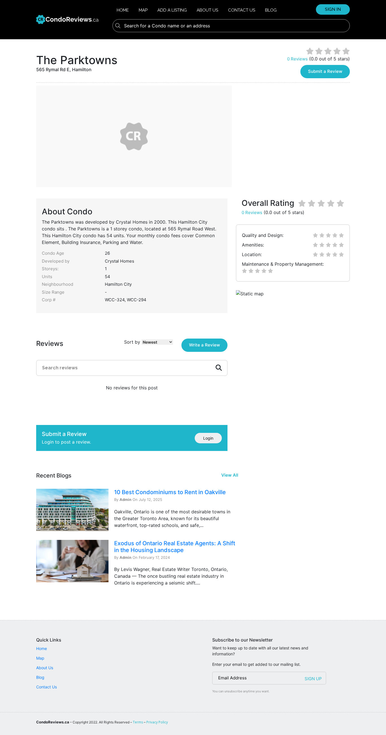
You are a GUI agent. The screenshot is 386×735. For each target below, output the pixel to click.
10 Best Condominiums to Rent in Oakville (170, 492)
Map (143, 10)
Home (123, 10)
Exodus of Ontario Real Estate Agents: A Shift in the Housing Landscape (174, 546)
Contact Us (241, 10)
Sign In (333, 9)
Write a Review (204, 345)
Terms (138, 722)
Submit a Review (325, 71)
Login (208, 438)
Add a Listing (172, 10)
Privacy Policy (157, 722)
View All (229, 475)
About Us (207, 10)
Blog (271, 10)
